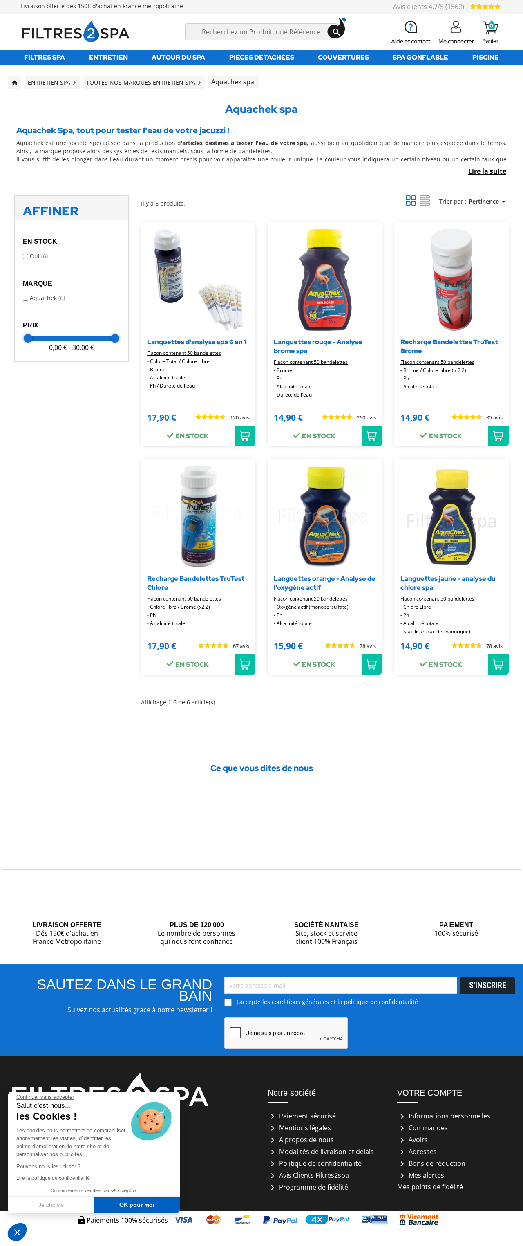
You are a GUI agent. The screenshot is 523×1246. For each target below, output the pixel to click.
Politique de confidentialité (315, 1163)
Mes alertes (420, 1175)
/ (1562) (429, 6)
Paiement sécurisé (302, 1116)
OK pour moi (136, 1204)
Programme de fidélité (308, 1187)
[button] (17, 1232)
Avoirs (412, 1139)
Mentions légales (299, 1127)
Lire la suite (487, 171)
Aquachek (47, 298)
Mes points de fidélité (430, 1186)
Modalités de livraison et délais (321, 1151)
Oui (39, 256)
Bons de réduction (431, 1163)
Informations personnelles (443, 1116)
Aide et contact (410, 41)
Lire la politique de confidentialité (53, 1178)
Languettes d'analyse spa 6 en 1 (196, 342)
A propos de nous (301, 1139)
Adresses (417, 1151)
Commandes (422, 1127)
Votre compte (429, 1092)
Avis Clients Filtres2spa (308, 1175)
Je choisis (51, 1204)
